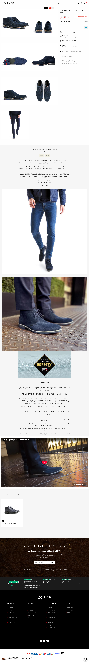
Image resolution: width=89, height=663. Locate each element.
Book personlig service (53, 620)
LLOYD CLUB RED (32, 613)
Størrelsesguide (85, 21)
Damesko (38, 3)
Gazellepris (31, 610)
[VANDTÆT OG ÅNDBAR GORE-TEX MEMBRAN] (41, 155)
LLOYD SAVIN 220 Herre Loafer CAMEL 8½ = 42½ (19, 658)
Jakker (44, 3)
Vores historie (31, 608)
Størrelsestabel (51, 627)
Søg (84, 3)
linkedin (47, 641)
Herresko (32, 3)
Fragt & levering (51, 612)
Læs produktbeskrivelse (65, 21)
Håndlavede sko (12, 615)
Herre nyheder (12, 622)
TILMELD (52, 562)
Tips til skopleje (51, 617)
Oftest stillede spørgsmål (54, 615)
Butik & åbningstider (52, 610)
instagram (44, 641)
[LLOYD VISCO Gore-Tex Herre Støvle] (12, 510)
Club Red (69, 612)
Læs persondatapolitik (44, 557)
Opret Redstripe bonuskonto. (68, 56)
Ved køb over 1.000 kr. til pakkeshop (69, 46)
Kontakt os (50, 607)
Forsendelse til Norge (53, 630)
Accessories (51, 3)
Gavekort (11, 620)
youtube (49, 641)
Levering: (64, 37)
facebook (41, 641)
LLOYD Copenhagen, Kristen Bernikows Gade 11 (72, 51)
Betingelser (70, 607)
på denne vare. (68, 54)
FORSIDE (3, 8)
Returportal (50, 625)
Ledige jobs (31, 617)
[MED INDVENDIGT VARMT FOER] (47, 155)
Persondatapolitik (71, 610)
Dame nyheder (12, 625)
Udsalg (57, 3)
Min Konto (79, 3)
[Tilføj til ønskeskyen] (86, 27)
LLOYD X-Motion (13, 617)
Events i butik (31, 615)
